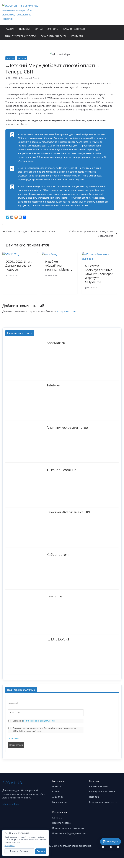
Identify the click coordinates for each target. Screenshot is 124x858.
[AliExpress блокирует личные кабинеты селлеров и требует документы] (99, 254)
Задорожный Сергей (30, 78)
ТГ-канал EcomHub (61, 469)
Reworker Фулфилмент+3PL (69, 512)
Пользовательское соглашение (68, 828)
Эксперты (53, 28)
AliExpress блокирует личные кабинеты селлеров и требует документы (99, 274)
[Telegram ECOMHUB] (110, 847)
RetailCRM (55, 596)
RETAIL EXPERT (58, 639)
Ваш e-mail (13, 703)
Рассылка (22, 58)
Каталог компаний (98, 786)
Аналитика (58, 796)
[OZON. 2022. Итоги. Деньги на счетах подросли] (10, 254)
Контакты (77, 36)
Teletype (53, 385)
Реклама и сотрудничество (103, 802)
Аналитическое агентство (20, 36)
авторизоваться (66, 311)
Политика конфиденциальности (69, 833)
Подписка (94, 796)
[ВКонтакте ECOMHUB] (118, 847)
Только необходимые (19, 851)
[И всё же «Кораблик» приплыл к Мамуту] (49, 254)
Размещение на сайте (54, 36)
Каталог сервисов (74, 28)
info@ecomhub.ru (11, 803)
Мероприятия (59, 802)
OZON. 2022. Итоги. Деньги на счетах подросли (19, 265)
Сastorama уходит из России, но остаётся (30, 231)
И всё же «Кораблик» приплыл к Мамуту (58, 265)
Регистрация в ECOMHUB (102, 791)
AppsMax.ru (56, 342)
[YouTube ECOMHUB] (103, 847)
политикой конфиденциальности (39, 720)
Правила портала (61, 822)
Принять (41, 851)
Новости (24, 28)
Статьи (38, 28)
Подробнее (13, 738)
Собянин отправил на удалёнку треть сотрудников (91, 234)
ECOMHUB (12, 782)
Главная (9, 28)
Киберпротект (58, 554)
